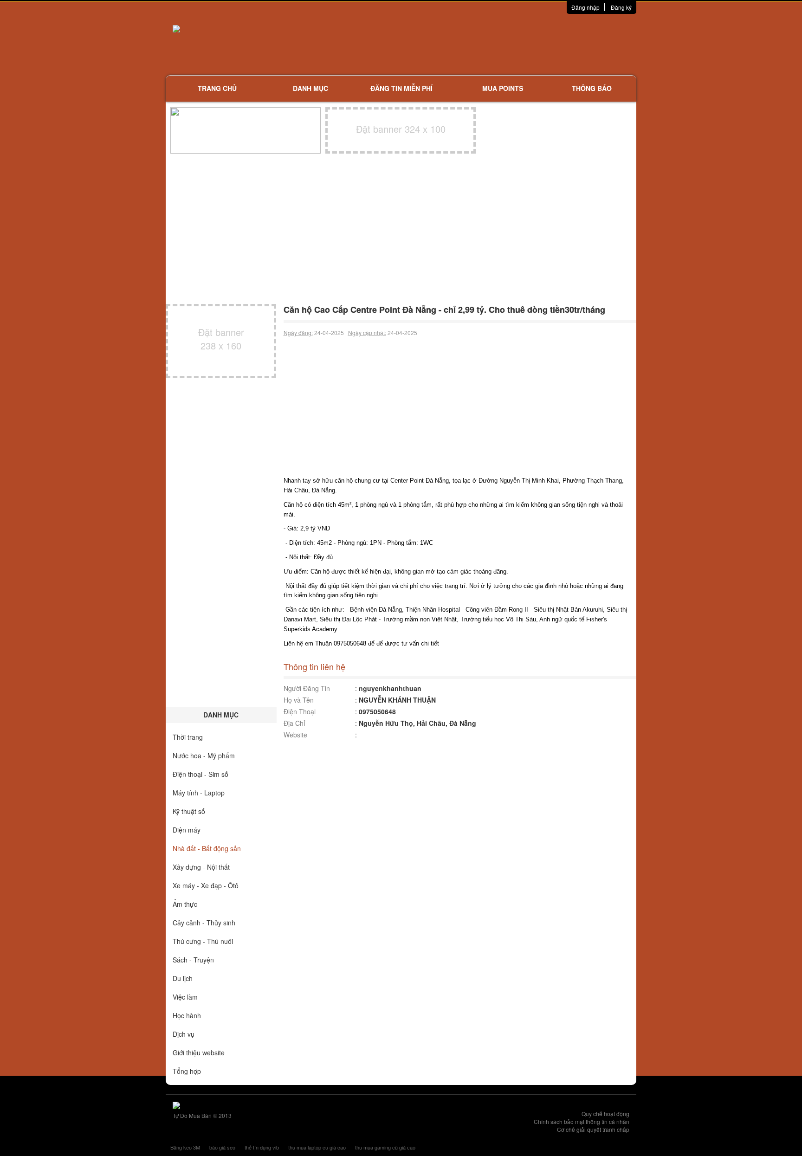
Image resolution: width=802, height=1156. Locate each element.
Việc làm (185, 996)
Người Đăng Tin (307, 688)
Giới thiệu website (199, 1052)
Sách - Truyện (193, 959)
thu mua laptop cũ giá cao (317, 1147)
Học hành (187, 1015)
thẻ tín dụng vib (262, 1147)
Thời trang (188, 737)
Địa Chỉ (294, 723)
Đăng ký (621, 7)
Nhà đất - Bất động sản (207, 848)
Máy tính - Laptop (199, 792)
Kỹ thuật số (189, 811)
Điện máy (186, 829)
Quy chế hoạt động (605, 1113)
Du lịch (183, 978)
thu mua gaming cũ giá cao (385, 1147)
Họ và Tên (299, 699)
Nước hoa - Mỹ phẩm (204, 755)
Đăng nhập (585, 7)
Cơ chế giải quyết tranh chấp (593, 1129)
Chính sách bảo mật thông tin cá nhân (581, 1121)
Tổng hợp (187, 1071)
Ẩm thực (185, 904)
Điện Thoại (300, 711)
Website (295, 734)
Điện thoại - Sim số (200, 774)
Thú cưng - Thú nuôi (203, 941)
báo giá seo (222, 1147)
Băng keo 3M (185, 1147)
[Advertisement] (499, 44)
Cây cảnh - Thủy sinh (204, 922)
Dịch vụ (183, 1034)
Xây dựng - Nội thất (201, 867)
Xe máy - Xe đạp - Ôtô (206, 885)
